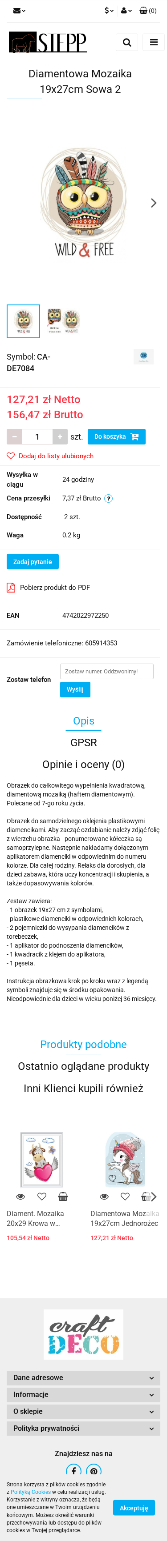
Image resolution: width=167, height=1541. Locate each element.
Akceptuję (134, 1508)
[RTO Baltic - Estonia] (144, 356)
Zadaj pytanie (32, 561)
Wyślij (75, 689)
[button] (148, 11)
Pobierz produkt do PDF (55, 588)
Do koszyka (110, 436)
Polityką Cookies (31, 1492)
